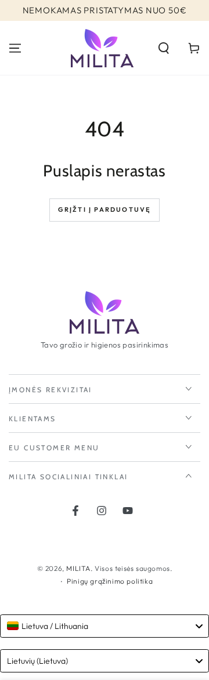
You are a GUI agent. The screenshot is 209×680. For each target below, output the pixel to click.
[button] (164, 48)
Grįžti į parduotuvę (105, 209)
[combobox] (104, 626)
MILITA (78, 568)
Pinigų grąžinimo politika (110, 581)
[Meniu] (15, 48)
